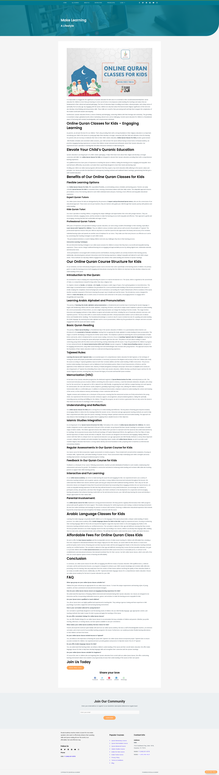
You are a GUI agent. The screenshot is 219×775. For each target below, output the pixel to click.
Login (121, 2)
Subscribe (109, 718)
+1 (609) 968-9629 (144, 754)
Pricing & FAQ (111, 2)
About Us (86, 2)
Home (65, 2)
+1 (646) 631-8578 (69, 756)
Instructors (98, 2)
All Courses (75, 2)
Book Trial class (75, 668)
